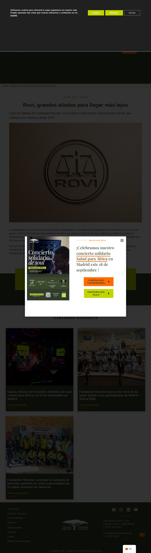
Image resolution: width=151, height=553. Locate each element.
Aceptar (96, 12)
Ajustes (132, 12)
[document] (75, 276)
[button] (122, 240)
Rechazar (114, 12)
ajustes (13, 15)
